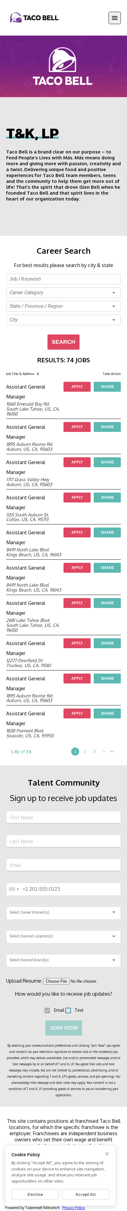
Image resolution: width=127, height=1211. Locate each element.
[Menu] (115, 18)
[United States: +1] (13, 889)
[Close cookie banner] (107, 1153)
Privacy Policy (73, 1207)
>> (112, 751)
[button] (63, 293)
